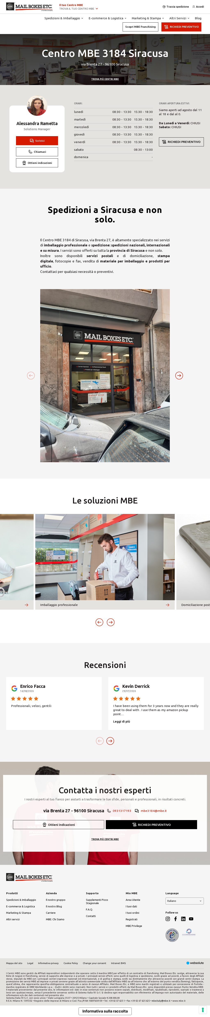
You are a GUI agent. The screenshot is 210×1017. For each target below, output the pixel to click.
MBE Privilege (134, 925)
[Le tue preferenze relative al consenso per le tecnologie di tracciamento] (203, 1010)
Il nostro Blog (54, 906)
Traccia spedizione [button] (178, 6)
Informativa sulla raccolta (105, 1011)
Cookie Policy (71, 963)
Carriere (51, 912)
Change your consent (94, 963)
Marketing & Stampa (146, 18)
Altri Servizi (177, 18)
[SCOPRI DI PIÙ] (26, 605)
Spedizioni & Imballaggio (62, 18)
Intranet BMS (118, 963)
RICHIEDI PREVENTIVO (184, 26)
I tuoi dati (131, 906)
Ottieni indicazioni (40, 162)
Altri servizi (13, 919)
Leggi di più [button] (121, 721)
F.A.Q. (89, 909)
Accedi (200, 6)
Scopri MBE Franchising (140, 26)
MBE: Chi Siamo (55, 919)
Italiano (171, 900)
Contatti (91, 916)
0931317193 (122, 810)
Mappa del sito (14, 963)
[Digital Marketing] (195, 963)
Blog (198, 18)
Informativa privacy (48, 963)
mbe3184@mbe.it (154, 810)
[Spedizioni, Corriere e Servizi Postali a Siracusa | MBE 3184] (29, 6)
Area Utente (133, 899)
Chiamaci (40, 151)
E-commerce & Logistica (106, 18)
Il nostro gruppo (55, 899)
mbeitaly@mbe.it (161, 1001)
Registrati (131, 919)
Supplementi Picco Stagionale (97, 901)
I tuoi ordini (132, 912)
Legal (30, 963)
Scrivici (40, 140)
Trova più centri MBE (105, 79)
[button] (179, 375)
